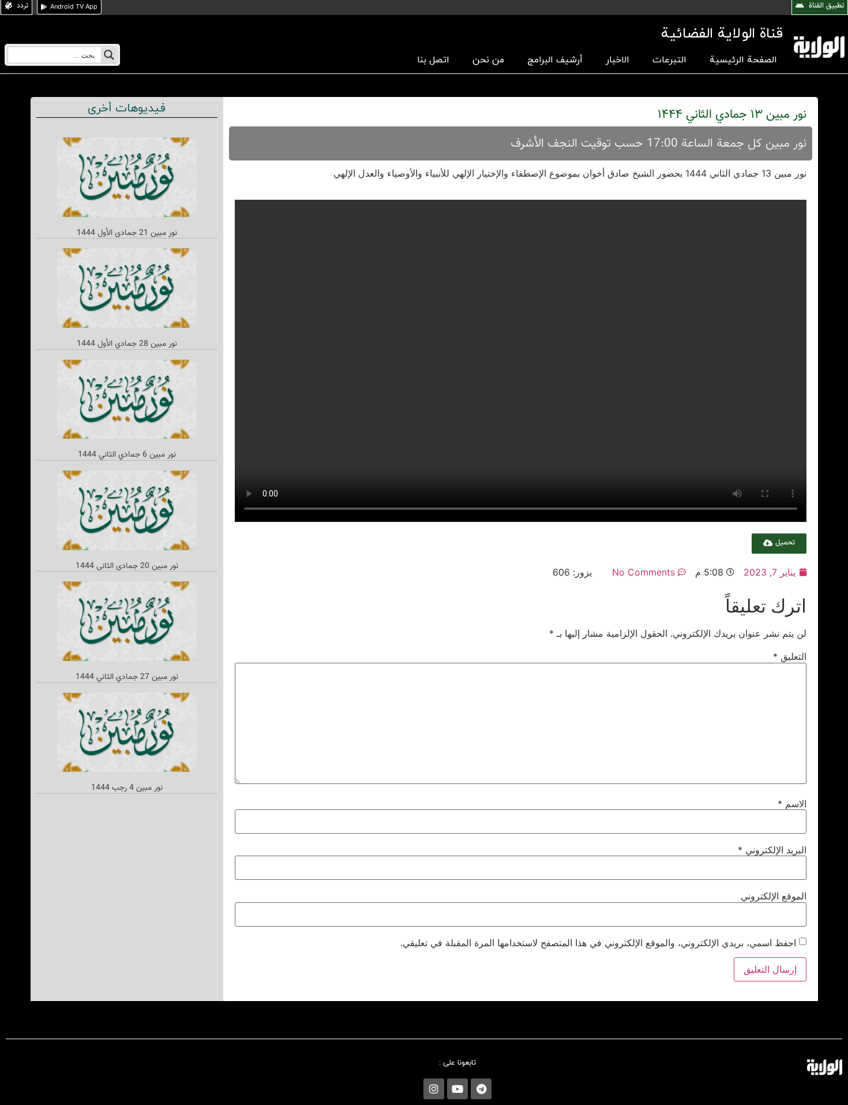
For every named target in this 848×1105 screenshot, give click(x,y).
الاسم (792, 803)
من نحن (488, 60)
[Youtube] (457, 1088)
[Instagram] (433, 1088)
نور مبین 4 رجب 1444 (127, 788)
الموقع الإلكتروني (773, 896)
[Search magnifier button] (109, 55)
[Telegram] (481, 1088)
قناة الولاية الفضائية (722, 34)
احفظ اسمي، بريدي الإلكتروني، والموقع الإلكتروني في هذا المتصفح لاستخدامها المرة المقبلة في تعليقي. (598, 942)
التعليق (789, 656)
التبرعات (669, 60)
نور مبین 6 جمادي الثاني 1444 (127, 455)
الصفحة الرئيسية (743, 60)
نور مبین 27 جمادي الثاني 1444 (127, 677)
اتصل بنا (433, 60)
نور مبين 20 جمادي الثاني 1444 (127, 566)
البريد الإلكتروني (772, 849)
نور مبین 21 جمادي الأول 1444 (127, 233)
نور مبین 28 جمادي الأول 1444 (127, 344)
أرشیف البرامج (555, 60)
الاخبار (617, 60)
